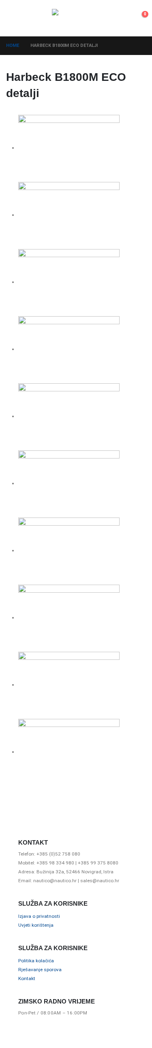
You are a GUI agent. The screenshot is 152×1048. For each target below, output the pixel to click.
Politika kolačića (36, 960)
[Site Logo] (76, 18)
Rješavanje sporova (40, 969)
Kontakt (26, 978)
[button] (13, 18)
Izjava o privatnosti (39, 916)
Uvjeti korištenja (36, 925)
